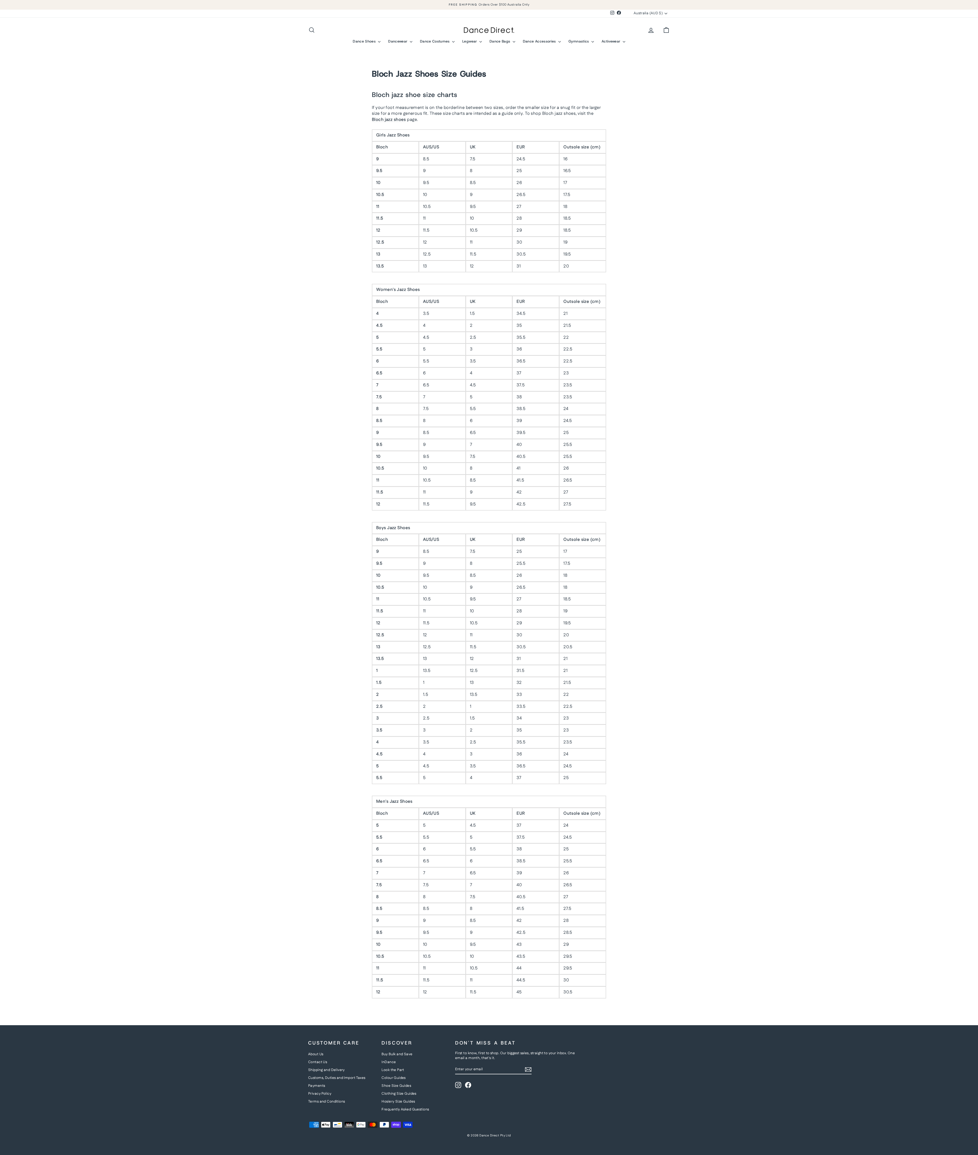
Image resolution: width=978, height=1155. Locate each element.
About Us (315, 1054)
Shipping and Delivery (326, 1070)
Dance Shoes (365, 41)
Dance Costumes (435, 41)
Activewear (611, 41)
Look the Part (393, 1070)
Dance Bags (500, 41)
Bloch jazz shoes (389, 120)
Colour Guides (394, 1077)
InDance (389, 1062)
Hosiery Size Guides (398, 1101)
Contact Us (317, 1062)
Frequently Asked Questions (405, 1109)
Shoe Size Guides (396, 1085)
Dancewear (398, 41)
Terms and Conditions (326, 1101)
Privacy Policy (319, 1093)
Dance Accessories (540, 41)
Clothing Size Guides (399, 1093)
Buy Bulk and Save (397, 1054)
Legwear (470, 41)
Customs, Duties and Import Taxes (336, 1077)
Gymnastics (579, 41)
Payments (316, 1085)
